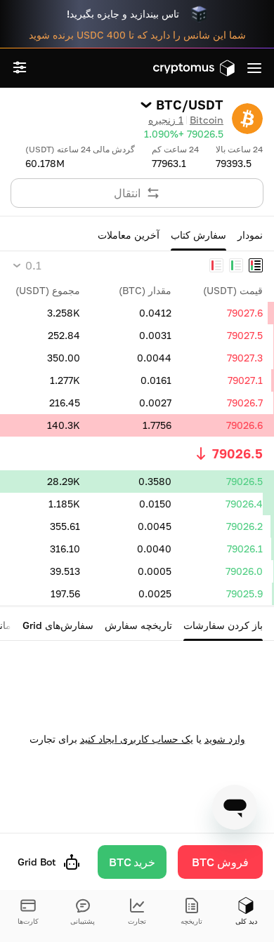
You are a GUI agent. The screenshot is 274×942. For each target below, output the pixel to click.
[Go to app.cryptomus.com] (194, 68)
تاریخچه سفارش (138, 625)
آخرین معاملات (128, 235)
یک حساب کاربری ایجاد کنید (136, 739)
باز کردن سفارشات (223, 625)
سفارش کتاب (198, 235)
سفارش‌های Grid (57, 625)
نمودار (250, 235)
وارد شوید (224, 739)
